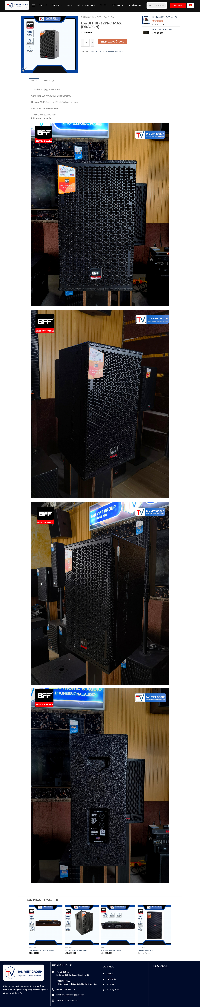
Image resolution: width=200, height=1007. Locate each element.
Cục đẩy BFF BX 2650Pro (112, 950)
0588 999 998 (69, 989)
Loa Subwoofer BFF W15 (76, 950)
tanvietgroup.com (71, 1000)
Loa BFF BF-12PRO (146, 950)
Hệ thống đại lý (134, 5)
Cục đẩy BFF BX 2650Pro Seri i (42, 950)
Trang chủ (43, 5)
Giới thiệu (116, 5)
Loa (112, 17)
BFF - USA (102, 17)
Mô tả (34, 80)
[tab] (34, 80)
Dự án (70, 5)
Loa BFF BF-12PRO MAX (114, 51)
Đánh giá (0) (48, 80)
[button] (33, 5)
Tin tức (110, 973)
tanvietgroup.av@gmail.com (72, 995)
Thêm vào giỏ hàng (112, 41)
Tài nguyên (111, 979)
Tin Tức (103, 5)
